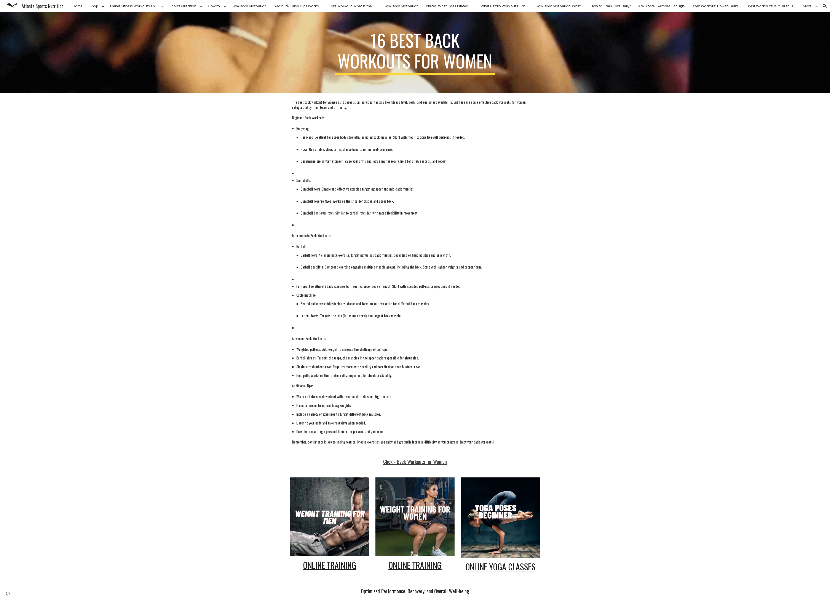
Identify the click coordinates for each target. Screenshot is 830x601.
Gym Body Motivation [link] (249, 6)
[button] (825, 6)
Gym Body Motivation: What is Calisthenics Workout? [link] (560, 6)
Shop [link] (94, 6)
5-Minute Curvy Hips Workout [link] (298, 6)
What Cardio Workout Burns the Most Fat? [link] (505, 6)
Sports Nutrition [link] (182, 6)
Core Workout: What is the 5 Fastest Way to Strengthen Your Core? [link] (353, 6)
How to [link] (214, 6)
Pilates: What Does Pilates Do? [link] (450, 6)
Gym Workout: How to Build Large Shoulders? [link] (718, 6)
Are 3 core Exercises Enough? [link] (662, 6)
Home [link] (77, 6)
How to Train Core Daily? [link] (611, 6)
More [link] (807, 6)
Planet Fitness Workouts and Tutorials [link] (135, 6)
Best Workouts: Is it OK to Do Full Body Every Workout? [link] (773, 6)
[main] (415, 52)
